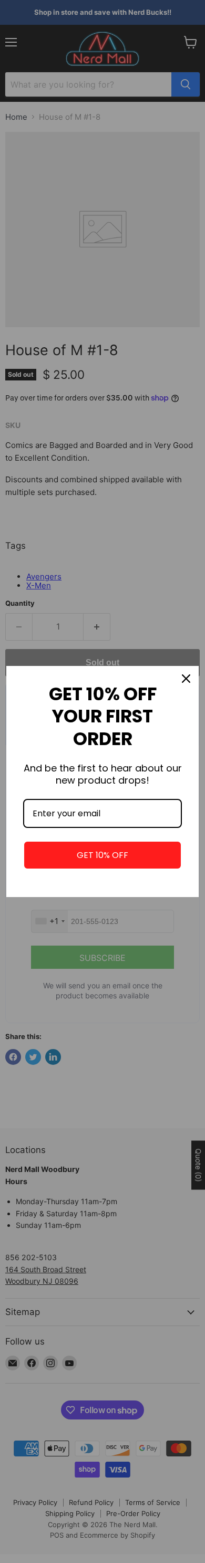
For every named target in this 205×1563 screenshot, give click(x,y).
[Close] (186, 678)
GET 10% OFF (102, 855)
